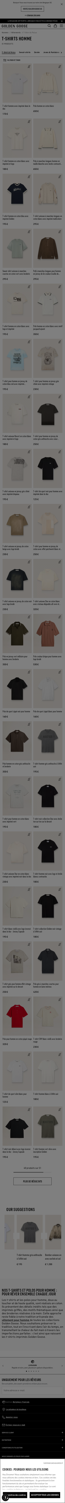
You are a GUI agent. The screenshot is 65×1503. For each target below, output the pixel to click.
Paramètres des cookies (15, 1495)
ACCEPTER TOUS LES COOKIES (45, 1495)
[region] (32, 1481)
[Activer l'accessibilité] (5, 1497)
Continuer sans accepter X (53, 1463)
